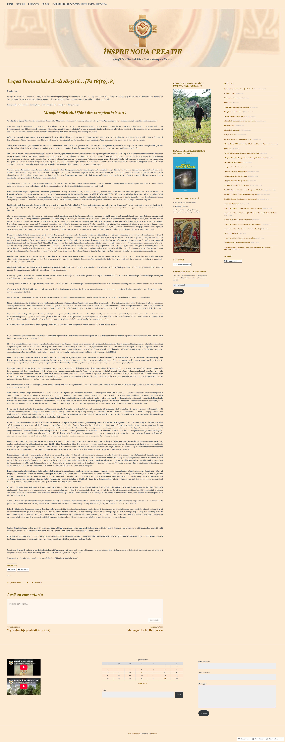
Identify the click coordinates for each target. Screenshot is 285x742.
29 (165, 679)
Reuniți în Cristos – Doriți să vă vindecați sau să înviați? (243, 190)
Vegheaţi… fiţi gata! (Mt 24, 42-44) (28, 629)
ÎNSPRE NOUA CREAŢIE (142, 52)
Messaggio (202, 684)
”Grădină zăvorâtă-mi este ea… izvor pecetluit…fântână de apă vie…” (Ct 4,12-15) (248, 248)
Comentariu (154, 620)
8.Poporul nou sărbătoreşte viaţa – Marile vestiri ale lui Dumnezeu (247, 144)
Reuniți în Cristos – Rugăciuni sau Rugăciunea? (240, 199)
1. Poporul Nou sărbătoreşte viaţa (235, 181)
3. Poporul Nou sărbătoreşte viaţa (235, 172)
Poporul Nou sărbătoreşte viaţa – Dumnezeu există (241, 153)
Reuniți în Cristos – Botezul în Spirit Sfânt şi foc (240, 195)
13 (141, 673)
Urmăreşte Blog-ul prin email (189, 271)
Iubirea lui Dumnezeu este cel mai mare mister (240, 121)
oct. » (145, 684)
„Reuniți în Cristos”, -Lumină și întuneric (238, 220)
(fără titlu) (227, 103)
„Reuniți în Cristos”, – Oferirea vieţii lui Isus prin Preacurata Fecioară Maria (250, 213)
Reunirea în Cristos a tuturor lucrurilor (237, 140)
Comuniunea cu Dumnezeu (233, 162)
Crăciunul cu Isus (230, 98)
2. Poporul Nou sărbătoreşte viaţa (235, 176)
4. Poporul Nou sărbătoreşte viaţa (235, 167)
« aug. (140, 684)
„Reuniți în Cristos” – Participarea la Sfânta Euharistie (243, 208)
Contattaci (204, 713)
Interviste (33, 4)
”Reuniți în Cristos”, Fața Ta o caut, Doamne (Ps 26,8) (242, 229)
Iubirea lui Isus (229, 126)
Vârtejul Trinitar (229, 135)
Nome (204, 662)
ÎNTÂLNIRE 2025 (229, 94)
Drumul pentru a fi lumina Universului (237, 243)
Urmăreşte (178, 291)
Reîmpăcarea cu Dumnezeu (233, 112)
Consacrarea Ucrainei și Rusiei (234, 116)
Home (10, 4)
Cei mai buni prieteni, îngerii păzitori (236, 107)
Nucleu (45, 4)
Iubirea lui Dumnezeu (231, 130)
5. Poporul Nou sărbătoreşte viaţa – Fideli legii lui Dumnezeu (245, 158)
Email (204, 673)
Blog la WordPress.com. (134, 734)
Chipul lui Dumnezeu (231, 234)
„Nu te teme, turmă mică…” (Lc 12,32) (236, 185)
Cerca (104, 690)
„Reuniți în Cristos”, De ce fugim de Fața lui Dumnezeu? (243, 224)
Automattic (154, 734)
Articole (20, 4)
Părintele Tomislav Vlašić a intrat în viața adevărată (79, 4)
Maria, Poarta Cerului (231, 204)
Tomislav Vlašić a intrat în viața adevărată (238, 89)
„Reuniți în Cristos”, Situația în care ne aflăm (239, 238)
